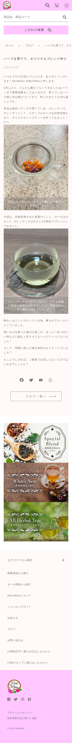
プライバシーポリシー (19, 712)
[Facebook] (22, 380)
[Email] (41, 380)
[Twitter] (31, 380)
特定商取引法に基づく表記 (22, 718)
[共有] (50, 380)
